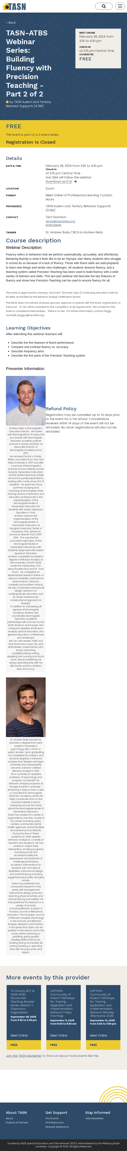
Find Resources (55, 1122)
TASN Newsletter (94, 1118)
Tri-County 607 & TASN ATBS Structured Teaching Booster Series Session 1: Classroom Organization (23, 1001)
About (9, 1118)
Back (11, 23)
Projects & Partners (17, 1122)
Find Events (52, 1118)
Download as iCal (59, 181)
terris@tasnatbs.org (60, 221)
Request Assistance (57, 1126)
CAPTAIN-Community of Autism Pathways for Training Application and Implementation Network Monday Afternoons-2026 (102, 1003)
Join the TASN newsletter (24, 1056)
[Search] (104, 6)
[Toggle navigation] (120, 6)
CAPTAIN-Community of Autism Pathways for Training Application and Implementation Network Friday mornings (62, 1003)
